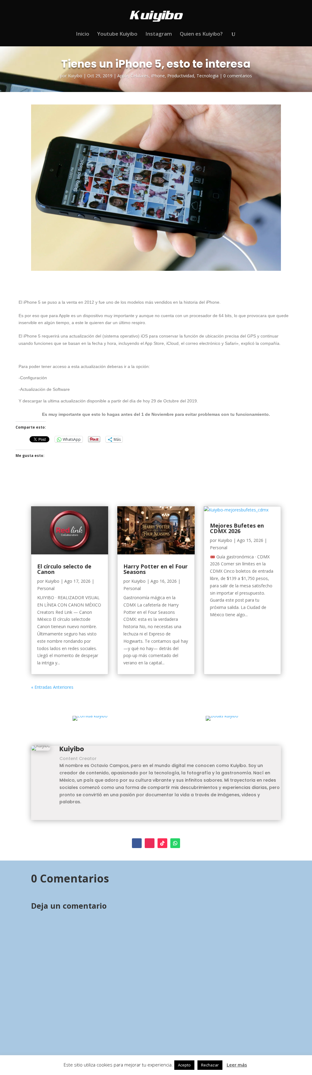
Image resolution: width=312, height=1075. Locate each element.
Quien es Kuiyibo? (201, 34)
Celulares (140, 76)
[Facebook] (61, 816)
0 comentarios (237, 76)
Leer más (237, 1065)
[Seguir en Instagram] (149, 843)
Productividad (180, 76)
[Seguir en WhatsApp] (175, 843)
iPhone (158, 76)
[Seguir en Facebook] (137, 843)
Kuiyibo (75, 76)
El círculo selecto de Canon (64, 569)
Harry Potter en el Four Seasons (155, 569)
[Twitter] (69, 816)
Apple (122, 76)
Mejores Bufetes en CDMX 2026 (237, 528)
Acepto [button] (184, 1065)
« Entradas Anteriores (52, 687)
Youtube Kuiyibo (117, 34)
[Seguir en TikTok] (162, 843)
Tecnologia (207, 76)
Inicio (82, 34)
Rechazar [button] (210, 1065)
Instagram (158, 34)
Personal (46, 588)
